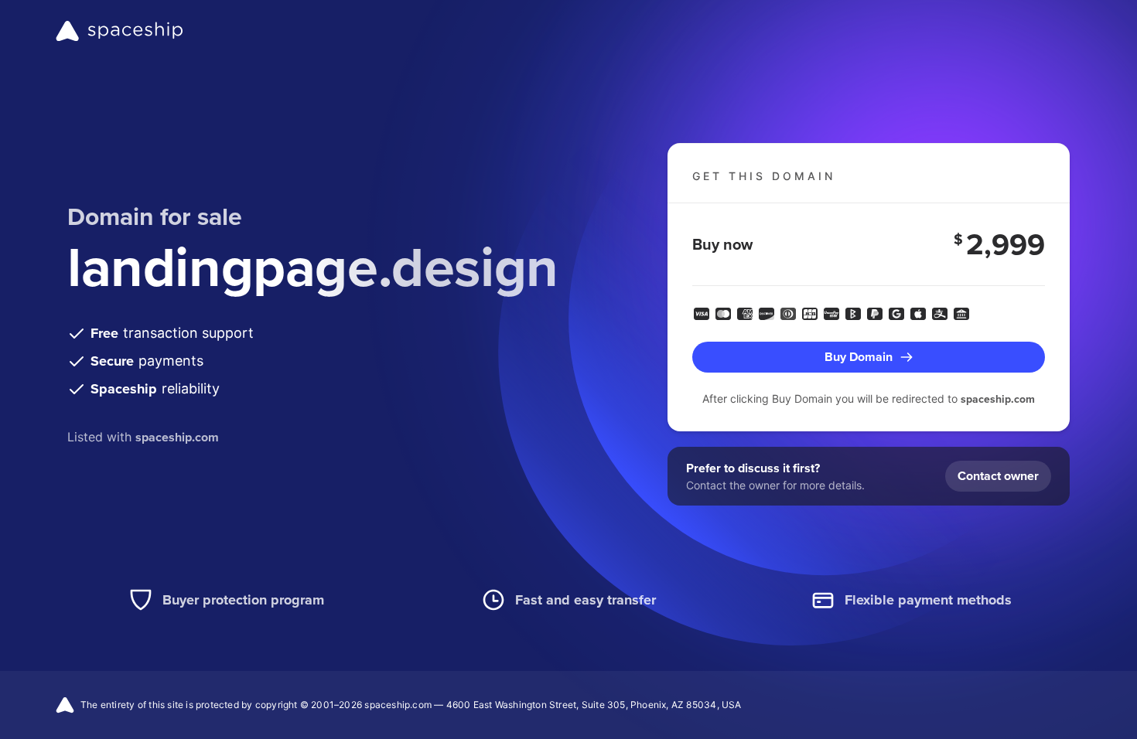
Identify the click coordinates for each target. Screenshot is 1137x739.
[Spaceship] (119, 31)
